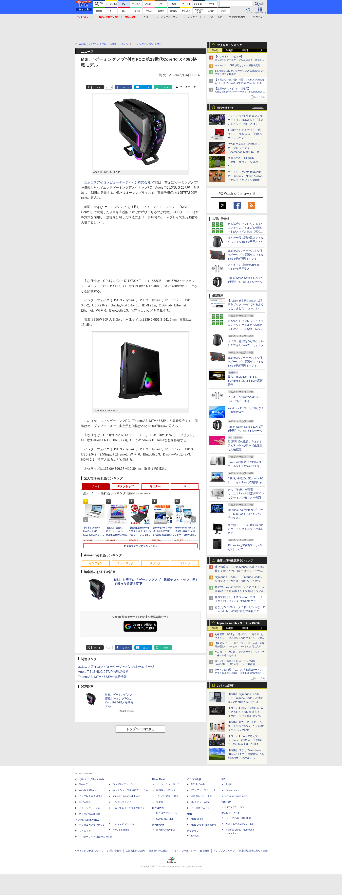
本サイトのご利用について (89, 850)
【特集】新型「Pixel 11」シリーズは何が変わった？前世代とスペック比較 (246, 725)
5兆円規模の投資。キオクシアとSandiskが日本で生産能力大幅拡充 (245, 445)
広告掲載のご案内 (135, 850)
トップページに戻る (140, 729)
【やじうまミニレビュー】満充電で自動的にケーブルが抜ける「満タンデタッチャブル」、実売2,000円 (240, 60)
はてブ (146, 87)
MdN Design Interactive (203, 824)
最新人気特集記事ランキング (235, 560)
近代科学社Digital (165, 829)
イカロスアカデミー (201, 808)
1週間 (245, 50)
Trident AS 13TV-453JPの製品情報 (102, 677)
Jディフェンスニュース (203, 790)
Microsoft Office (237, 17)
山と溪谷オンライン (167, 813)
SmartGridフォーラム (124, 784)
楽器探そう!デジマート (168, 790)
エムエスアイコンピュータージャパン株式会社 (117, 182)
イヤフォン (96, 563)
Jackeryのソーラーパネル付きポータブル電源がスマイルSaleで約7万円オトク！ (246, 254)
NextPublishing (121, 829)
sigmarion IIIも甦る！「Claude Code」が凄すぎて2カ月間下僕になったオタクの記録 (239, 580)
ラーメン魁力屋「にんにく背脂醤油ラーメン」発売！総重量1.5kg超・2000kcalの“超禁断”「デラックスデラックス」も (240, 673)
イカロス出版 (194, 779)
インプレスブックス (123, 823)
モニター (146, 17)
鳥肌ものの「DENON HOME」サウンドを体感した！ (244, 161)
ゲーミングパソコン (167, 17)
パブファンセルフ (234, 807)
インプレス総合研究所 (91, 796)
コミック (184, 563)
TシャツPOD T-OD (167, 796)
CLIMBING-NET (164, 819)
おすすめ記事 (225, 685)
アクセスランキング (229, 45)
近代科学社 (158, 824)
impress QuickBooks (236, 796)
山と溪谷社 (158, 808)
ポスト (97, 87)
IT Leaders (84, 802)
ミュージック (125, 563)
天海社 (229, 784)
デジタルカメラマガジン (92, 824)
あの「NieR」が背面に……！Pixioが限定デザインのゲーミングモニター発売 (246, 493)
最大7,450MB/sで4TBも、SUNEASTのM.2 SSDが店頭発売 (245, 380)
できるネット (86, 830)
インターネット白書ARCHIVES (96, 836)
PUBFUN (226, 802)
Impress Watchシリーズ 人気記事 (238, 623)
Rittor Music (159, 779)
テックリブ (193, 830)
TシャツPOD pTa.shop (238, 818)
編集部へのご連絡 (158, 850)
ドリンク (155, 563)
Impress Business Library (126, 796)
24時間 (230, 50)
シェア (126, 87)
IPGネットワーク (230, 813)
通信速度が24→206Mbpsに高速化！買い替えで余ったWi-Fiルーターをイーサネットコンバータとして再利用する (240, 570)
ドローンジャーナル (89, 808)
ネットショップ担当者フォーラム (130, 790)
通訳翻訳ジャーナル (201, 796)
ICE (223, 779)
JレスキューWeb (200, 802)
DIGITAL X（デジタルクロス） (129, 808)
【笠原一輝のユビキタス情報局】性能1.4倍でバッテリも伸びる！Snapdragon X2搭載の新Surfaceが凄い (238, 92)
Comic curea (232, 790)
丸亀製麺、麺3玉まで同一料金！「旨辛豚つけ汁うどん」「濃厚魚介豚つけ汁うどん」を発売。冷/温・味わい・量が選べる (239, 638)
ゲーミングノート (192, 17)
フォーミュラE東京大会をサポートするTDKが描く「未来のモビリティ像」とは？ (246, 119)
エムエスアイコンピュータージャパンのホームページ (116, 666)
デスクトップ (125, 486)
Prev (86, 520)
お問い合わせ (114, 850)
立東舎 (159, 802)
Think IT (83, 784)
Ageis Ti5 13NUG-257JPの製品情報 (103, 671)
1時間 (215, 50)
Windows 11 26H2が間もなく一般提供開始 (237, 65)
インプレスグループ (224, 850)
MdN (189, 814)
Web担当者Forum (88, 790)
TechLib (195, 835)
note (166, 87)
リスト (109, 87)
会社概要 (204, 850)
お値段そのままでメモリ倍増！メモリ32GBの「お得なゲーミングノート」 (245, 133)
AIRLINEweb (198, 784)
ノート (96, 486)
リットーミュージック (168, 784)
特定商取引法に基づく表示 (253, 850)
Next (194, 520)
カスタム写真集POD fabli (239, 823)
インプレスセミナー (123, 802)
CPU (220, 17)
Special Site (225, 107)
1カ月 (259, 50)
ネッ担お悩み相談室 (89, 814)
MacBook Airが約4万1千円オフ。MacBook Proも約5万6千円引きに (245, 513)
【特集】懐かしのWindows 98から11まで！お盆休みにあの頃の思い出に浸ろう (246, 754)
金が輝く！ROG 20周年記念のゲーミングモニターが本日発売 (246, 528)
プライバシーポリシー (184, 850)
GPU (210, 17)
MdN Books (197, 819)
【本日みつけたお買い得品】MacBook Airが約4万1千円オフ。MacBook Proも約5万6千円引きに (240, 83)
